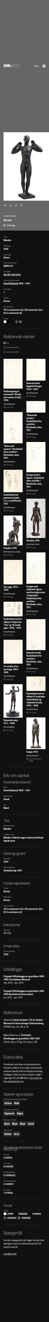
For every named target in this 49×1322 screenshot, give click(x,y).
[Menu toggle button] (44, 66)
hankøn (7, 1134)
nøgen (20, 1113)
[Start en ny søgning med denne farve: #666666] (20, 321)
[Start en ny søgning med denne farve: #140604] (12, 321)
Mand (7, 1123)
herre (16, 1134)
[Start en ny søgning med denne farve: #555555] (16, 321)
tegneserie (9, 1113)
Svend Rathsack (11, 283)
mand (22, 1123)
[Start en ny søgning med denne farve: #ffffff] (5, 321)
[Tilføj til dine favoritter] (22, 205)
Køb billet (16, 274)
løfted (31, 1123)
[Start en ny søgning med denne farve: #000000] (8, 321)
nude (16, 1103)
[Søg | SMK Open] (12, 66)
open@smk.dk (10, 1253)
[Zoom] (6, 205)
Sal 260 (7, 274)
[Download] (11, 205)
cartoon (8, 1103)
